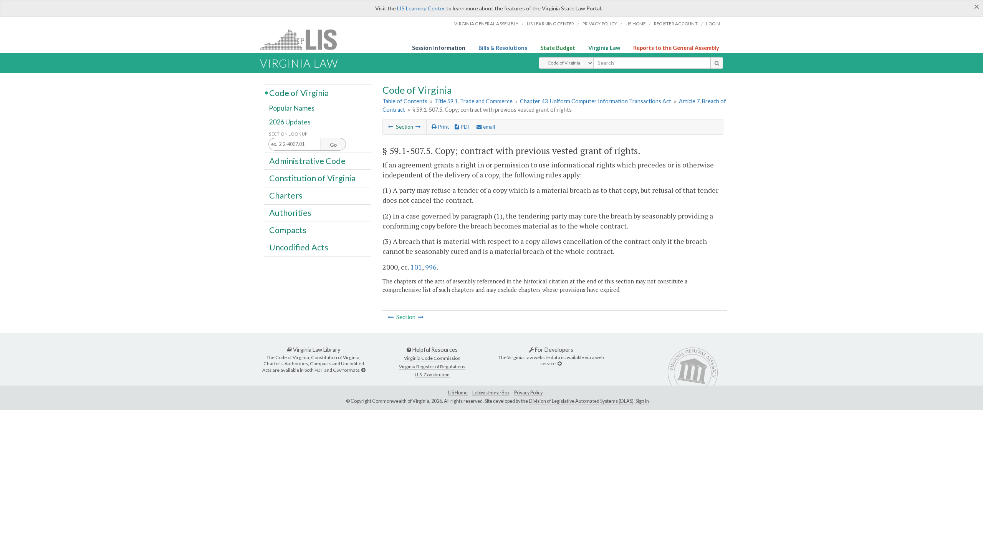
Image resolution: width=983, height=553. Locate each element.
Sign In (642, 401)
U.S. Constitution (432, 374)
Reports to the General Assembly (676, 48)
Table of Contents (404, 101)
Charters (286, 195)
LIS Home (458, 393)
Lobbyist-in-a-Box (491, 393)
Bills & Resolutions (502, 48)
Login (713, 23)
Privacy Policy (600, 23)
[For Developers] (559, 363)
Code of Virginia (299, 93)
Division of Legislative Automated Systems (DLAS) (581, 401)
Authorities (290, 213)
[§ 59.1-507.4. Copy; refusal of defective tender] (391, 127)
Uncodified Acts (298, 247)
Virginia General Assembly (486, 23)
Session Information (438, 48)
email (488, 127)
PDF (464, 127)
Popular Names (291, 108)
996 (431, 267)
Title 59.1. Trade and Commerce (474, 101)
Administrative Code (307, 161)
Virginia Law (604, 48)
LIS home (636, 23)
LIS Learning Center (421, 8)
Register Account (676, 23)
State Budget (557, 48)
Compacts (287, 230)
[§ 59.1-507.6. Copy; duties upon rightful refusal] (418, 127)
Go (333, 145)
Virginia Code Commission (432, 358)
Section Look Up (288, 133)
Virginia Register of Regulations (432, 366)
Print (443, 127)
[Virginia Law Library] (363, 370)
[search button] (716, 63)
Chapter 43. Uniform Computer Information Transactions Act (595, 101)
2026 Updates (290, 122)
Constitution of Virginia (312, 178)
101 (416, 267)
